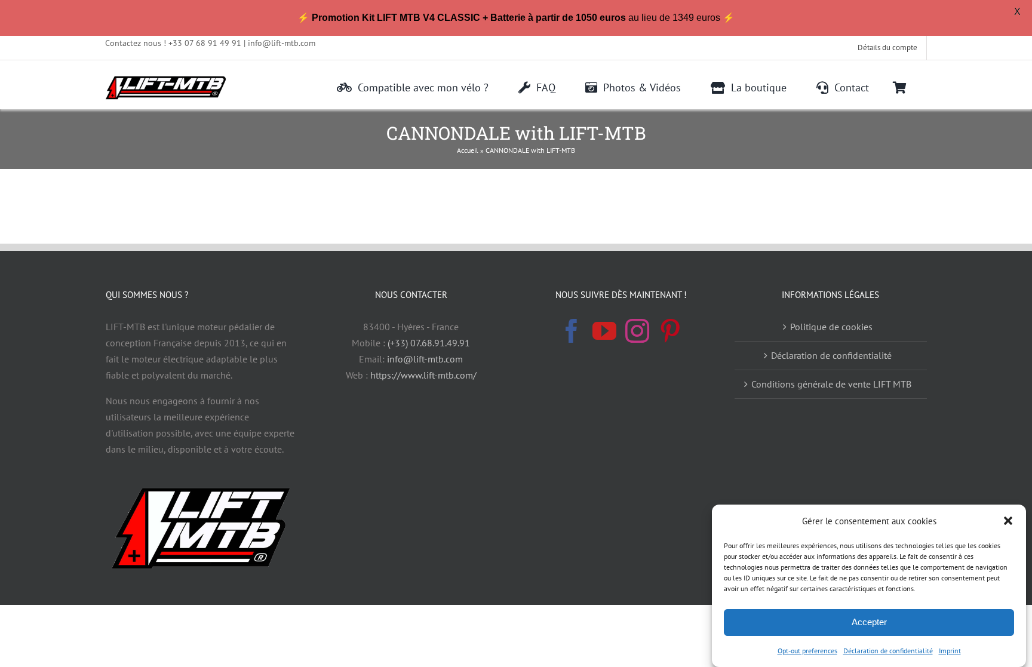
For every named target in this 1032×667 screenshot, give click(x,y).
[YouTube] (604, 331)
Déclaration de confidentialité (888, 650)
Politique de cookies (831, 327)
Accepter (869, 622)
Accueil (467, 150)
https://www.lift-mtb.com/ (423, 375)
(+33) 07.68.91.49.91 (429, 343)
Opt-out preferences (807, 650)
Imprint (950, 650)
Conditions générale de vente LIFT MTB (831, 384)
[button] (1008, 521)
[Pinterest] (670, 331)
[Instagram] (637, 331)
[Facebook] (571, 331)
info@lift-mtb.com (425, 359)
